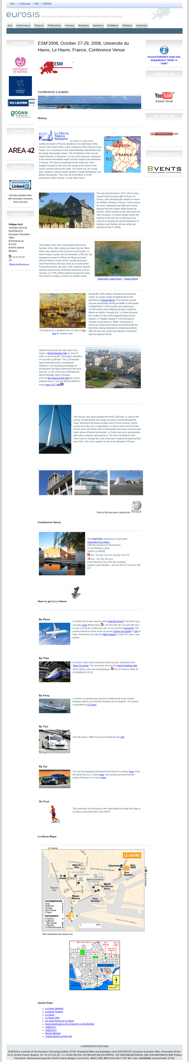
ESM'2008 (47, 3)
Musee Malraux (53, 1033)
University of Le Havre (98, 542)
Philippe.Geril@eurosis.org (19, 264)
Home (12, 3)
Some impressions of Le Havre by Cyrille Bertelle (69, 1024)
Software (127, 25)
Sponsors (98, 25)
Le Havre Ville (52, 1017)
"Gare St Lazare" (81, 665)
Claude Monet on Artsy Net (58, 1036)
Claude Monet (131, 279)
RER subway (109, 634)
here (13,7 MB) (53, 384)
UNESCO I (50, 1027)
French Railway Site (127, 665)
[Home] (22, 16)
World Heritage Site (57, 353)
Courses (69, 25)
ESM (37, 3)
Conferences (25, 3)
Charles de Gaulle (122, 631)
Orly (136, 631)
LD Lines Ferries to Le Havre (59, 1021)
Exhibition (112, 25)
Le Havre (49, 1015)
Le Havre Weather (54, 1008)
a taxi (84, 625)
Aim (10, 25)
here (131, 771)
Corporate (141, 25)
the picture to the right (58, 378)
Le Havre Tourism (54, 1011)
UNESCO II (50, 1030)
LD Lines (91, 704)
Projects (38, 25)
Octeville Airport (115, 621)
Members (83, 25)
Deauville (129, 628)
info (122, 737)
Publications (54, 25)
